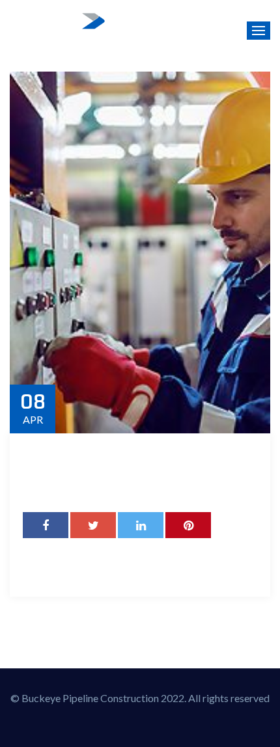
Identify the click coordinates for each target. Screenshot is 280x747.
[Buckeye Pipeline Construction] (59, 31)
